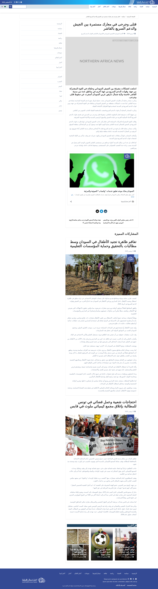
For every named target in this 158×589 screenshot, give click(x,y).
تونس (60, 110)
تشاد (60, 91)
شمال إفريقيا (122, 6)
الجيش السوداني (109, 33)
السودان (100, 33)
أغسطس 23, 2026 (126, 557)
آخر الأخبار (134, 40)
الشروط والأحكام (120, 585)
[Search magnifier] (10, 6)
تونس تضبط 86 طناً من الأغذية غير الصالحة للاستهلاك (78, 552)
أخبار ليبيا (92, 6)
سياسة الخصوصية (131, 585)
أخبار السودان (119, 33)
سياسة (147, 6)
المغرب (59, 81)
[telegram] (21, 2)
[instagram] (14, 2)
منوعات (114, 6)
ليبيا (61, 96)
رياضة (135, 6)
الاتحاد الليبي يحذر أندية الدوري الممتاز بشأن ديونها (102, 552)
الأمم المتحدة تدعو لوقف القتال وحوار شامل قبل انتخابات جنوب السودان (126, 550)
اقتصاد (141, 6)
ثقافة (129, 6)
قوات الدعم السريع (86, 33)
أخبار (99, 6)
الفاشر (95, 33)
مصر (60, 105)
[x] (19, 2)
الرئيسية (154, 6)
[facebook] (17, 2)
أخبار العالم (106, 6)
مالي (60, 101)
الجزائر (60, 76)
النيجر (60, 86)
